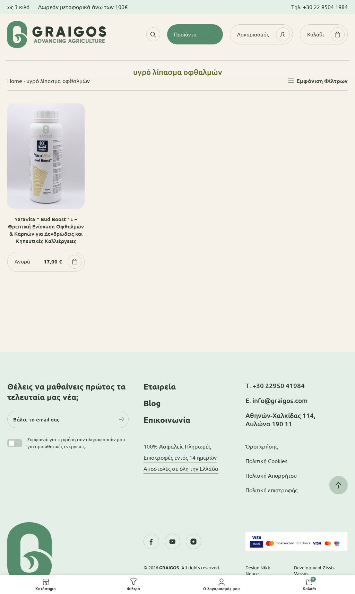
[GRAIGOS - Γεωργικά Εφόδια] (56, 34)
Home (14, 81)
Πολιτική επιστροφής (271, 490)
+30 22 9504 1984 (325, 7)
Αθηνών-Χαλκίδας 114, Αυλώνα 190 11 (280, 420)
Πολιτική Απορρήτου (271, 475)
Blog (152, 403)
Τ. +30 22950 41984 (275, 386)
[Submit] (122, 419)
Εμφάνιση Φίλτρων (322, 81)
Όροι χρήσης (261, 446)
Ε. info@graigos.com (276, 400)
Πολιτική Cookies (266, 461)
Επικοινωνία (167, 420)
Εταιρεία (160, 386)
